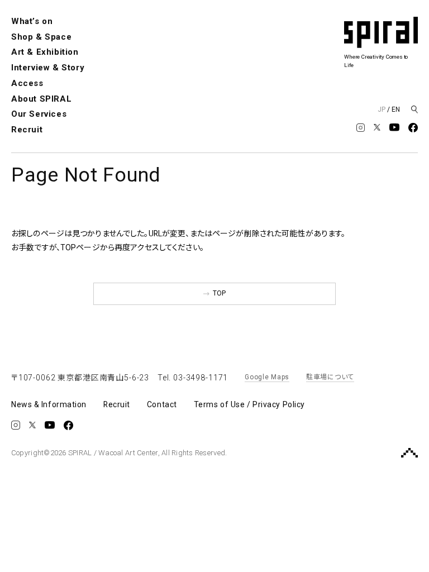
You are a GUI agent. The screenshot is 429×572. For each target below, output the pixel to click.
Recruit (26, 130)
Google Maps (267, 377)
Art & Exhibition (45, 52)
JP (381, 109)
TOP (219, 293)
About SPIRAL (41, 99)
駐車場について (330, 377)
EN (396, 109)
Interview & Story (47, 68)
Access (27, 83)
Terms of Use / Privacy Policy (249, 404)
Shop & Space (41, 37)
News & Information (49, 404)
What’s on (32, 21)
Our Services (38, 114)
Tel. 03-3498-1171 (193, 377)
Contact (162, 404)
